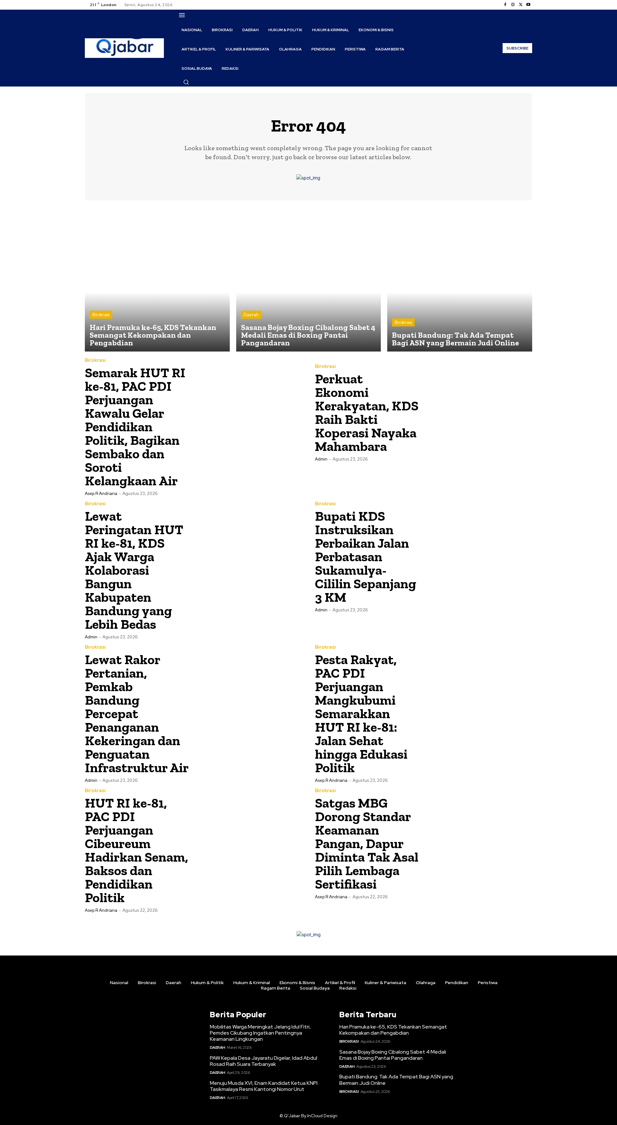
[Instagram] (513, 5)
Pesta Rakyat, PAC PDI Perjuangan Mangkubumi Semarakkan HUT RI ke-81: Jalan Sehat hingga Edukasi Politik (361, 713)
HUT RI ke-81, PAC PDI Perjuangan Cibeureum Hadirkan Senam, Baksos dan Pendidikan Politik (136, 850)
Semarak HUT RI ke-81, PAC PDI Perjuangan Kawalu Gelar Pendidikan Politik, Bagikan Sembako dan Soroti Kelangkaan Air (135, 426)
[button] (186, 82)
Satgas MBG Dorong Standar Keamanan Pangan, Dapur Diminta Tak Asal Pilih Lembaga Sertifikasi (366, 843)
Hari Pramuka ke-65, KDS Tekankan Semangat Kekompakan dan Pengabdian (393, 1029)
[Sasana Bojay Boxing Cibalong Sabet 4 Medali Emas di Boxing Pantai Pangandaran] (308, 279)
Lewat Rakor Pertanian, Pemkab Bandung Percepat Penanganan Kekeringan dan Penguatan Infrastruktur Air (137, 713)
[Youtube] (528, 5)
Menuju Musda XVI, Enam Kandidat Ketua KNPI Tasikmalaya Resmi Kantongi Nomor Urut (263, 1086)
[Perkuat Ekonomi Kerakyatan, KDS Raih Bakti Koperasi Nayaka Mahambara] (478, 412)
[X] (520, 5)
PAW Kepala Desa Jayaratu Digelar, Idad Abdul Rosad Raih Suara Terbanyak (263, 1061)
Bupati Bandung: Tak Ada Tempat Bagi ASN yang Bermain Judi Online (396, 1079)
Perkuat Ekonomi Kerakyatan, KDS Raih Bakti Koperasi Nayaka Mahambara (366, 412)
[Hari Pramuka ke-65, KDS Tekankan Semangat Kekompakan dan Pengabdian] (157, 279)
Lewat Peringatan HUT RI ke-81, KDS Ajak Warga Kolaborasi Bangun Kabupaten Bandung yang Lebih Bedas (134, 570)
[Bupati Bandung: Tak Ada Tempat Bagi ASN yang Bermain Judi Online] (459, 279)
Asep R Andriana (101, 493)
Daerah (251, 314)
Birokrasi (101, 314)
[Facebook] (505, 5)
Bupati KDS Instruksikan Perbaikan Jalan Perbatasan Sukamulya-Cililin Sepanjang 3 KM (365, 556)
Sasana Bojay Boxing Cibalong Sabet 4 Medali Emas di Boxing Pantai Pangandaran (392, 1054)
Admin (321, 459)
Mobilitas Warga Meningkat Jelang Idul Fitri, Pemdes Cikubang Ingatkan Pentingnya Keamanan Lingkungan (260, 1032)
